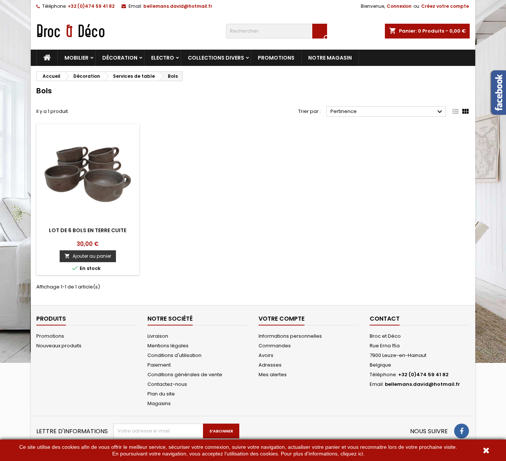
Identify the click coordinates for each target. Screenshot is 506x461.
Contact (385, 318)
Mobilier (76, 57)
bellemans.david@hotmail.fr (177, 6)
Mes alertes (273, 374)
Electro (162, 57)
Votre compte (281, 318)
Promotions (276, 57)
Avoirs (266, 355)
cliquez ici (351, 454)
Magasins (159, 403)
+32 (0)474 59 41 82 (91, 6)
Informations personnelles (290, 336)
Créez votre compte (445, 6)
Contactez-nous (167, 384)
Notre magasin (330, 57)
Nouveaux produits (58, 345)
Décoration (119, 57)
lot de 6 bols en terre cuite (87, 230)
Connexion (399, 6)
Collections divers (216, 57)
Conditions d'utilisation (174, 355)
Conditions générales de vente (184, 374)
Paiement (159, 364)
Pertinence (387, 111)
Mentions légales (168, 345)
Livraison (157, 336)
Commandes (275, 345)
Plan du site (161, 393)
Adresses (270, 364)
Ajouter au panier (87, 256)
